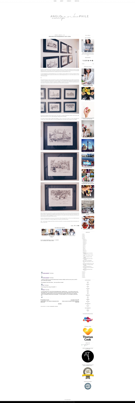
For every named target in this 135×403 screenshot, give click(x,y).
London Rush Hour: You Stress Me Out (87, 214)
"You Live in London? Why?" (87, 152)
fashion (87, 288)
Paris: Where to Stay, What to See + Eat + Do (88, 263)
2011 (83, 276)
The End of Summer (44, 235)
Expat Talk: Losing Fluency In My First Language (88, 199)
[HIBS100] (85, 345)
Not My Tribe (88, 100)
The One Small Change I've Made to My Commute (51, 236)
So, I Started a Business (88, 137)
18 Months (58, 235)
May (83, 247)
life (47, 240)
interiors (45, 240)
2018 (83, 236)
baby (88, 282)
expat (88, 286)
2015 (83, 271)
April (83, 248)
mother (87, 301)
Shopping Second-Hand (72, 235)
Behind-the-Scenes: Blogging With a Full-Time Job (88, 118)
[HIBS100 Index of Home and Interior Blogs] (85, 344)
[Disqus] (60, 257)
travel (53, 240)
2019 (83, 235)
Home (60, 303)
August (84, 244)
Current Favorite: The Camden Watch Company (88, 85)
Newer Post (50, 301)
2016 (83, 238)
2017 (83, 237)
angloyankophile (68, 399)
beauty (87, 284)
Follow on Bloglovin (87, 35)
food (88, 290)
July (83, 245)
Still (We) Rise (65, 235)
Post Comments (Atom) (52, 306)
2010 (83, 277)
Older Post (70, 301)
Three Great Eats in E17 (88, 229)
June (83, 246)
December (84, 239)
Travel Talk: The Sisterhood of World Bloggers (88, 167)
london (50, 240)
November (84, 240)
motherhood (87, 303)
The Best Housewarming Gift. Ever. (87, 266)
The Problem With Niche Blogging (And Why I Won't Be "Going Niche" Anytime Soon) (88, 183)
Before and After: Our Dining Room (87, 260)
